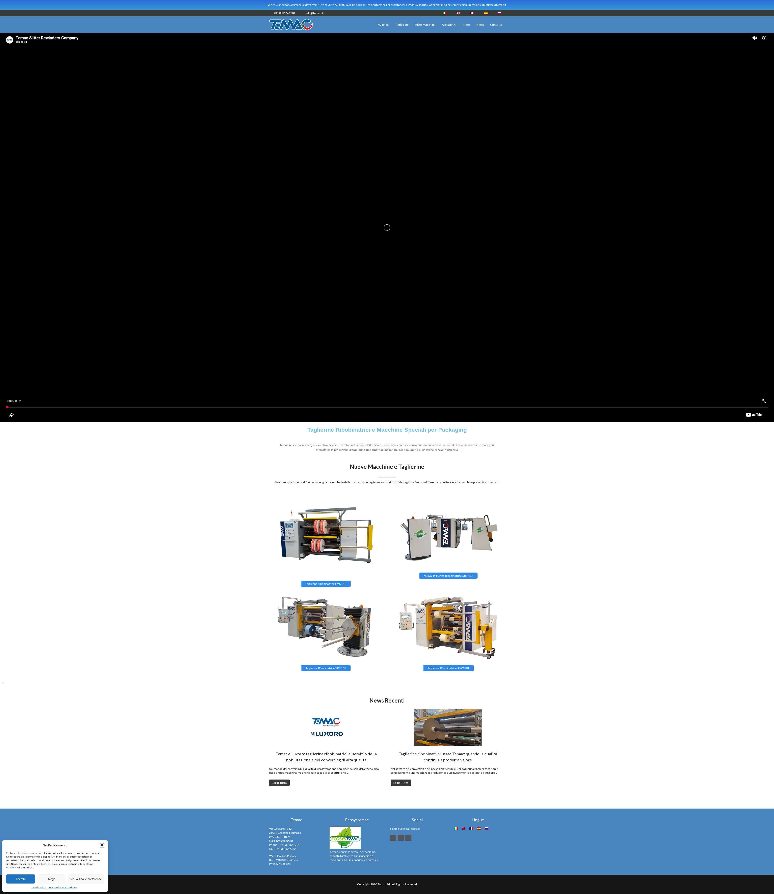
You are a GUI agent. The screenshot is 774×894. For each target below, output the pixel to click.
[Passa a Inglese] (458, 13)
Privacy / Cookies (280, 863)
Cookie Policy (38, 887)
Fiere (466, 24)
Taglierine (402, 24)
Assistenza (449, 24)
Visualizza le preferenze (86, 879)
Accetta (21, 879)
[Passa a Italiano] (444, 13)
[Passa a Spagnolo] (486, 13)
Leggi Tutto (279, 782)
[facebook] (401, 838)
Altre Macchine (425, 24)
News (480, 24)
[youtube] (408, 838)
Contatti (496, 24)
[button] (102, 845)
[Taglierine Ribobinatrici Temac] (291, 31)
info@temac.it (314, 13)
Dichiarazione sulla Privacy (62, 887)
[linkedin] (393, 838)
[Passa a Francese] (472, 13)
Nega (51, 879)
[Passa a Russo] (499, 13)
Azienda (383, 24)
